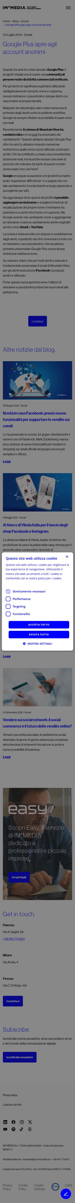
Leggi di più (13, 583)
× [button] (66, 556)
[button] (37, 643)
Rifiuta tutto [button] (39, 634)
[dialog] (37, 601)
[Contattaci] (66, 1194)
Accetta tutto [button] (38, 624)
